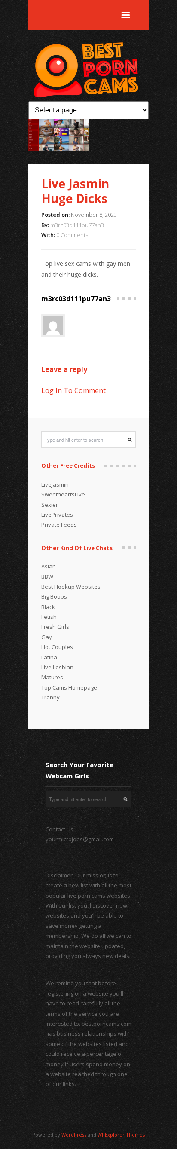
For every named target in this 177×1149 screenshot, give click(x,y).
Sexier (49, 505)
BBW (47, 577)
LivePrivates (57, 514)
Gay (46, 637)
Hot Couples (57, 647)
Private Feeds (59, 524)
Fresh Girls (55, 627)
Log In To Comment (73, 390)
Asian (48, 566)
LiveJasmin (55, 484)
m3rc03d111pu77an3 (77, 225)
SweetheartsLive (63, 494)
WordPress (73, 1134)
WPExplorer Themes (121, 1134)
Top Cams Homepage (69, 687)
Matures (52, 677)
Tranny (50, 697)
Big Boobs (54, 596)
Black (48, 607)
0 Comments (72, 235)
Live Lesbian (57, 667)
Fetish (49, 617)
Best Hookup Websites (71, 586)
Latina (49, 657)
